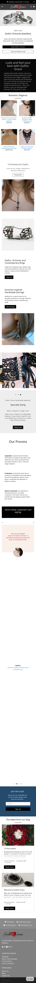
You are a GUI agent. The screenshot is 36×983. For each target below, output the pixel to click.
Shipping (5, 957)
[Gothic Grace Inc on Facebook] (5, 947)
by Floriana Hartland (9, 861)
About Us (5, 971)
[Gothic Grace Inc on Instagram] (7, 947)
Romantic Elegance (18, 95)
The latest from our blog (18, 819)
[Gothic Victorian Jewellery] (18, 18)
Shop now (18, 427)
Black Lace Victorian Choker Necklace (27, 147)
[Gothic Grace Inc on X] (11, 947)
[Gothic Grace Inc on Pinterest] (9, 947)
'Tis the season (10, 848)
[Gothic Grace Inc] (18, 6)
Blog (3, 973)
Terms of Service (8, 963)
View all (9, 277)
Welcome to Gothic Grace (14, 890)
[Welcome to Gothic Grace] (18, 880)
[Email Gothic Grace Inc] (3, 947)
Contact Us (6, 976)
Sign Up (18, 809)
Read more (10, 867)
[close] (34, 2)
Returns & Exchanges (9, 959)
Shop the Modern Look (18, 51)
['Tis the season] (18, 835)
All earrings (10, 307)
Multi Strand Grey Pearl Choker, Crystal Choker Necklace (9, 119)
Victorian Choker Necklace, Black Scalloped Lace (27, 119)
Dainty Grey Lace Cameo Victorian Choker (9, 147)
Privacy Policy (7, 961)
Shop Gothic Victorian (18, 47)
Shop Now (18, 175)
